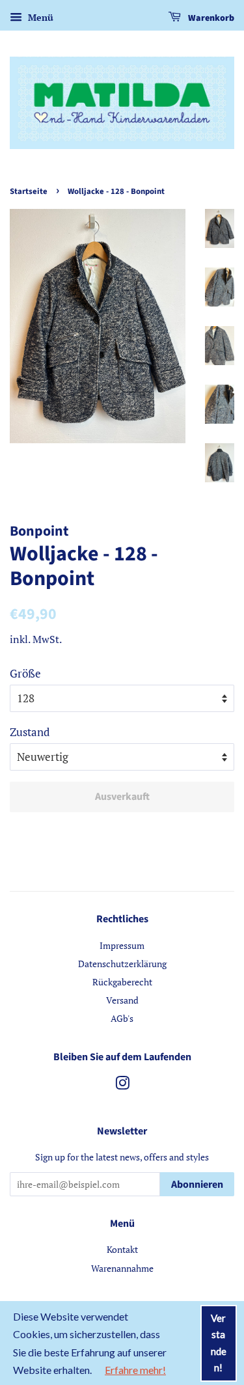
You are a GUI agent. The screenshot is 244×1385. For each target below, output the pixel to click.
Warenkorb (210, 18)
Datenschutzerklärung (122, 963)
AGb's (122, 1018)
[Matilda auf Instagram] (122, 1085)
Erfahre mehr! (135, 1370)
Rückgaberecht (122, 982)
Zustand (29, 731)
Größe (25, 673)
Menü (39, 17)
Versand (122, 1000)
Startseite (28, 191)
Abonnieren (197, 1184)
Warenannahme (122, 1268)
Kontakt (122, 1249)
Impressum (122, 945)
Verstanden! (218, 1343)
